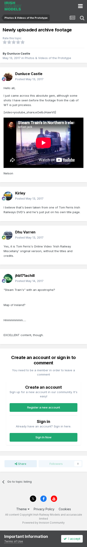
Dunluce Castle (18, 53)
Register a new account (43, 407)
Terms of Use (13, 541)
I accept (73, 539)
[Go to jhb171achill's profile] (8, 278)
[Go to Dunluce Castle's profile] (8, 76)
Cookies (65, 509)
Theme (22, 509)
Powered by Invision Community (43, 522)
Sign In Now (43, 437)
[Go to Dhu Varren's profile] (8, 235)
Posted (29, 79)
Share (21, 463)
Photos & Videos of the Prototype (48, 58)
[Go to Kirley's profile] (8, 196)
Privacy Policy (44, 509)
